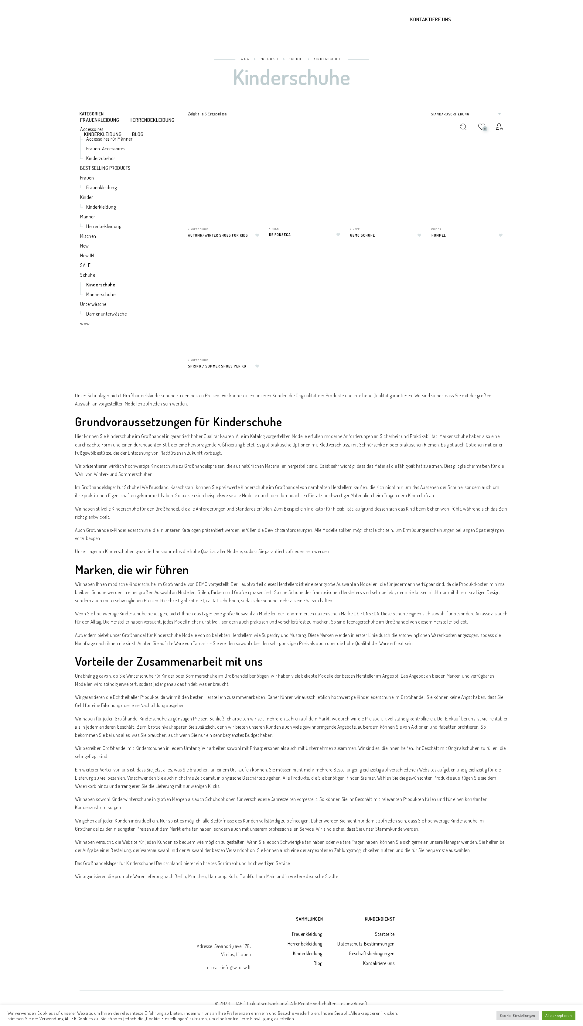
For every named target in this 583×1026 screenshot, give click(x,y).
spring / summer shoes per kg (217, 366)
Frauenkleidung (307, 934)
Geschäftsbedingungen (371, 953)
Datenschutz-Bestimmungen (365, 944)
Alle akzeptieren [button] (558, 1015)
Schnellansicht (254, 272)
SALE (85, 265)
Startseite (384, 934)
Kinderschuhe (100, 285)
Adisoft (361, 1003)
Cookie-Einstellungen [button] (517, 1015)
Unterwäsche (93, 304)
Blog (318, 963)
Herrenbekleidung (305, 944)
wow (85, 323)
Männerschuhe (100, 294)
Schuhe (87, 275)
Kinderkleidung (307, 953)
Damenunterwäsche (106, 314)
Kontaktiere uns (430, 19)
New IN (87, 255)
